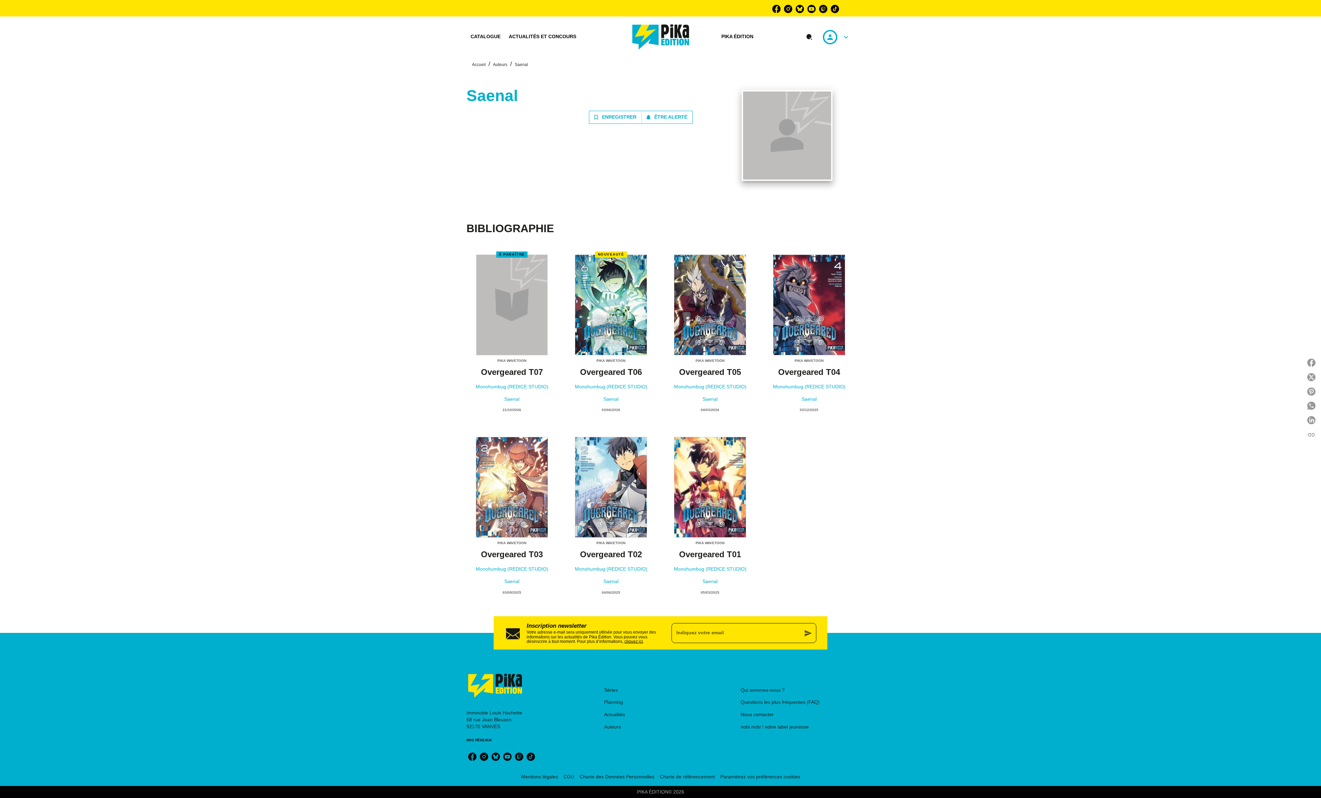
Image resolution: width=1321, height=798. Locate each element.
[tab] (485, 37)
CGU (568, 776)
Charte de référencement (687, 776)
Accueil (479, 64)
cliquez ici (633, 641)
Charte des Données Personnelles (617, 776)
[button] (641, 117)
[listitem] (776, 9)
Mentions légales (539, 776)
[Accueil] (661, 37)
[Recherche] (809, 37)
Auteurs (500, 64)
